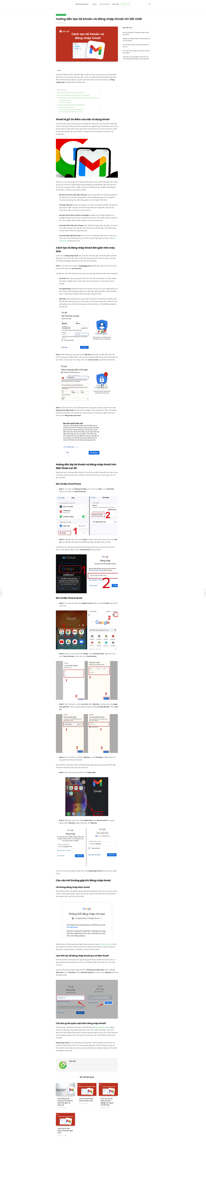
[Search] (149, 4)
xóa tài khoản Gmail (106, 944)
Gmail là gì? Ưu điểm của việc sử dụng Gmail (70, 92)
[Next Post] (205, 592)
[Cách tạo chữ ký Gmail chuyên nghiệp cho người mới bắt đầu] (108, 1089)
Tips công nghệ (61, 14)
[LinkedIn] (48, 83)
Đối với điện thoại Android (65, 102)
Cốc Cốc (72, 1061)
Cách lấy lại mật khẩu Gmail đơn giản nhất (65, 1131)
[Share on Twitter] (48, 74)
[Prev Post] (1, 592)
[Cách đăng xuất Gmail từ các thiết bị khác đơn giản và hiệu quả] (65, 1089)
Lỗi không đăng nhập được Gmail (67, 107)
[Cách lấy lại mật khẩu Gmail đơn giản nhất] (65, 1119)
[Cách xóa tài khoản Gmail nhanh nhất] (86, 1089)
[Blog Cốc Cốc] (63, 4)
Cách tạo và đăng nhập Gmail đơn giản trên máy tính (73, 95)
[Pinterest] (48, 78)
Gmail (59, 70)
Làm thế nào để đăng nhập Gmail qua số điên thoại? (71, 109)
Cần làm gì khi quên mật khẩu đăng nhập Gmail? (70, 111)
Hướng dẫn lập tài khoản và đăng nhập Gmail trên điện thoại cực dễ (77, 98)
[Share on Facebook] (48, 70)
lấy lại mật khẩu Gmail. (101, 1027)
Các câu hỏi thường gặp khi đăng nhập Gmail (71, 105)
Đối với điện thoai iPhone (65, 100)
